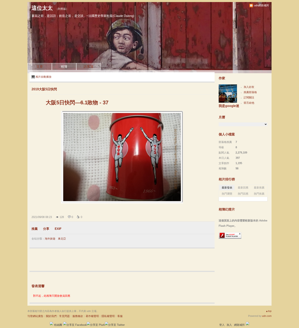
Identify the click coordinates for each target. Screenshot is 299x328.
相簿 (64, 66)
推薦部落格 (250, 92)
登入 (222, 324)
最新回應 (243, 187)
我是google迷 (229, 106)
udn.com (267, 316)
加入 (229, 324)
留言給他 (249, 102)
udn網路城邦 (261, 5)
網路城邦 (239, 324)
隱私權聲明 (108, 316)
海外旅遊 (50, 238)
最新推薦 (259, 187)
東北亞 (62, 238)
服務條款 (77, 316)
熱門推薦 (259, 193)
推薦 (35, 228)
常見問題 (64, 316)
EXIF (58, 228)
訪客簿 (88, 66)
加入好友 (249, 86)
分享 (46, 228)
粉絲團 (58, 324)
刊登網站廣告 (35, 316)
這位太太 (42, 8)
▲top (269, 311)
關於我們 (51, 316)
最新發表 (227, 187)
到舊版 (62, 8)
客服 (120, 316)
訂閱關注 (249, 97)
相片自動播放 (43, 76)
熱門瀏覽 (227, 193)
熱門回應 (243, 193)
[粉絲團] (51, 323)
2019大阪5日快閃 (44, 89)
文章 (39, 66)
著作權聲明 (92, 316)
